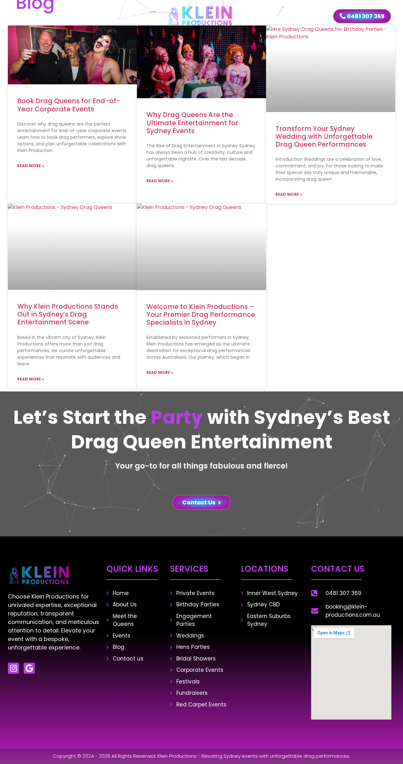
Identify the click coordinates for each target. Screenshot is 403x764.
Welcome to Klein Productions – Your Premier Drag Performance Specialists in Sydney (200, 314)
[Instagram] (13, 668)
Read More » (30, 165)
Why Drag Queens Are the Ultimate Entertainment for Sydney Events (192, 122)
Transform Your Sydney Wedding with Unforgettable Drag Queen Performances (323, 136)
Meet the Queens (130, 16)
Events (258, 16)
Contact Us (304, 16)
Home (44, 16)
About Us (79, 16)
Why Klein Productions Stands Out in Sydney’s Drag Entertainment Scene (67, 314)
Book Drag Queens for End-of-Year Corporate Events (68, 104)
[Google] (29, 668)
